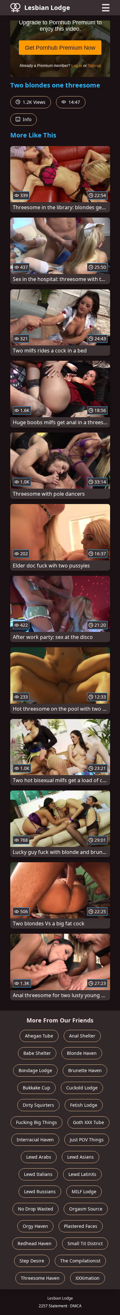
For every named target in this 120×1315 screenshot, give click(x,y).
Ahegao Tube (39, 1036)
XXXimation (88, 1278)
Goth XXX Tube (88, 1122)
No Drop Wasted (35, 1209)
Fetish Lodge (83, 1105)
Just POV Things (87, 1140)
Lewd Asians (80, 1157)
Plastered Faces (80, 1226)
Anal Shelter (82, 1036)
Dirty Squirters (38, 1105)
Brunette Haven (85, 1070)
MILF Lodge (84, 1191)
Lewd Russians (40, 1191)
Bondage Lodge (35, 1070)
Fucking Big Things (36, 1122)
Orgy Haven (35, 1226)
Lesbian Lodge (47, 7)
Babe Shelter (37, 1053)
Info (26, 119)
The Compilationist (80, 1261)
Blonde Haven (82, 1053)
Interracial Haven (35, 1140)
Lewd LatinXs (82, 1174)
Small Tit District (85, 1243)
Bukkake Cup (36, 1088)
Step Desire (32, 1261)
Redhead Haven (35, 1243)
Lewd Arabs (38, 1157)
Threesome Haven (40, 1278)
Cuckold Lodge (82, 1088)
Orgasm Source (85, 1209)
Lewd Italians (38, 1174)
